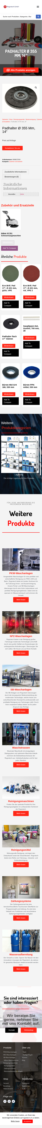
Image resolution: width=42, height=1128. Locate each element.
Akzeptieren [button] (27, 1121)
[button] (38, 7)
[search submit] (38, 16)
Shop (10, 119)
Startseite (5, 119)
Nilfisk (22, 194)
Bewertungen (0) (12, 177)
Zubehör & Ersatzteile (15, 161)
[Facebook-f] (4, 1101)
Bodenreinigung (31, 119)
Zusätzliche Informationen (16, 172)
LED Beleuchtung (21, 477)
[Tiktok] (13, 1101)
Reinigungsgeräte (19, 119)
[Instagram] (9, 1101)
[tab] (15, 171)
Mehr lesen (15, 1121)
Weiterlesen (8, 242)
